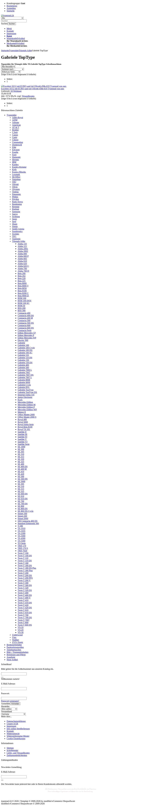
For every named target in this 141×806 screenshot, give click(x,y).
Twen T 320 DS (25, 590)
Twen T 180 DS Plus (27, 568)
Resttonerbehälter (14, 645)
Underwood (17, 635)
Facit (14, 154)
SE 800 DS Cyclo (25, 511)
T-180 (20, 526)
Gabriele (21, 343)
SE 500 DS (23, 479)
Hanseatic (16, 157)
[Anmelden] (2, 780)
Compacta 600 (24, 325)
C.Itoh (15, 132)
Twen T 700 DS (25, 617)
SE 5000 (21, 481)
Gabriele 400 (23, 365)
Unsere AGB (12, 724)
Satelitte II (22, 432)
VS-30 (20, 632)
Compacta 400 (24, 313)
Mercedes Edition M (26, 404)
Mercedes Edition (25, 402)
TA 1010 (21, 528)
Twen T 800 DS (25, 625)
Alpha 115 (22, 246)
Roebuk (15, 209)
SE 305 (21, 452)
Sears (14, 219)
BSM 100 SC (23, 303)
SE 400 (21, 464)
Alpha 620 (22, 263)
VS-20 (20, 630)
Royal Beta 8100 (25, 427)
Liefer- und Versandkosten (18, 753)
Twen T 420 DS (25, 607)
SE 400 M (22, 469)
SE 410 (21, 471)
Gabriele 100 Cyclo (26, 348)
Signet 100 (22, 513)
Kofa (14, 169)
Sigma (15, 226)
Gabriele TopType (25, 390)
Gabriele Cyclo (24, 385)
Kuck (20, 400)
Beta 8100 (22, 291)
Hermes (15, 159)
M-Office (16, 177)
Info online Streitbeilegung (18, 728)
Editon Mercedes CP (27, 333)
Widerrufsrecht (13, 733)
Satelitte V (22, 439)
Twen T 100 (23, 553)
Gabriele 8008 (24, 380)
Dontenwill (17, 145)
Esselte (15, 152)
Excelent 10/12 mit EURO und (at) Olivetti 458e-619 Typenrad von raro (32, 88)
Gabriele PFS (23, 387)
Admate (15, 122)
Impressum (11, 33)
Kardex (15, 164)
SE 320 (21, 459)
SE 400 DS (23, 466)
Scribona (16, 216)
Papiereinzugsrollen (15, 647)
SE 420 (21, 474)
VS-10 (20, 627)
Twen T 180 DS (25, 565)
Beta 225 (21, 281)
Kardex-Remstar (19, 167)
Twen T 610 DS (25, 612)
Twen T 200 (23, 573)
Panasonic (16, 194)
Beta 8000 (22, 283)
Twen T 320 (23, 588)
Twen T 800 (23, 622)
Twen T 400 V (24, 598)
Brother (15, 130)
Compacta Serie (24, 330)
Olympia (16, 189)
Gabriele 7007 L (25, 377)
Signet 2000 (23, 518)
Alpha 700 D (23, 271)
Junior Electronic (25, 397)
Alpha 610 (22, 261)
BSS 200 (21, 308)
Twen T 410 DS (25, 603)
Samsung (16, 211)
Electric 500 (23, 340)
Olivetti (15, 184)
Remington (17, 204)
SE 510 (21, 486)
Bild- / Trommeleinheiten (17, 652)
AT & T (15, 127)
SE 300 (21, 449)
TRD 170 (22, 546)
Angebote (11, 657)
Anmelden (15, 704)
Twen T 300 (23, 583)
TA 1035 (21, 531)
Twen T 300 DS (25, 585)
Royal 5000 (23, 422)
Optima (15, 192)
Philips (15, 197)
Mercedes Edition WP (27, 409)
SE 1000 (21, 447)
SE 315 (21, 456)
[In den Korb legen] (2, 677)
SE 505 (21, 484)
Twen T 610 (23, 610)
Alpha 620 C (23, 266)
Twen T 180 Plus (25, 570)
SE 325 (21, 461)
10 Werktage (15, 91)
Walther (15, 640)
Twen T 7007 (23, 620)
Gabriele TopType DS (27, 392)
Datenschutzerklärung (16, 721)
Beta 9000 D (23, 296)
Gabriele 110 (23, 355)
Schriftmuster (12, 750)
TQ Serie (22, 543)
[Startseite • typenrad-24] (7, 15)
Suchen (12, 24)
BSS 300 (21, 310)
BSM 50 (21, 305)
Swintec (15, 234)
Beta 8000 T (23, 286)
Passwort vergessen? (10, 701)
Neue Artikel (12, 659)
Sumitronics (17, 231)
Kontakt (10, 31)
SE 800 (21, 506)
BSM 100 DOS (24, 301)
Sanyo (15, 214)
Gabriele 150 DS (25, 362)
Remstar (15, 206)
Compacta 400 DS (26, 315)
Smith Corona (18, 229)
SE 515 (21, 489)
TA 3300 (21, 536)
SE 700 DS (23, 503)
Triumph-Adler (18, 241)
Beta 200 (21, 273)
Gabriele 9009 (24, 382)
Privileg (15, 199)
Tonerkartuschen (14, 650)
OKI (14, 182)
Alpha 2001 (23, 249)
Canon (15, 135)
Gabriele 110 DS (25, 357)
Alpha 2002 (23, 251)
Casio (14, 137)
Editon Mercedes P (26, 335)
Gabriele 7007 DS (25, 375)
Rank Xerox (17, 202)
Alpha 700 (22, 268)
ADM (14, 120)
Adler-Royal (17, 117)
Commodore (17, 142)
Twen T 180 (23, 563)
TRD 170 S (23, 548)
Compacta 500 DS (26, 323)
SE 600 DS (23, 494)
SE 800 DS (23, 508)
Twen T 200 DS (25, 575)
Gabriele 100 (23, 345)
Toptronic (16, 239)
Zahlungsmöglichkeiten (17, 755)
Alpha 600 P (23, 256)
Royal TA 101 (24, 429)
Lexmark (16, 174)
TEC (14, 236)
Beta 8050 (22, 288)
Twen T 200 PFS (25, 578)
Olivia (14, 187)
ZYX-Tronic (17, 642)
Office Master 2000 (26, 414)
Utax (14, 637)
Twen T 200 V (24, 580)
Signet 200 (22, 516)
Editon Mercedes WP (27, 338)
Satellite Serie (23, 444)
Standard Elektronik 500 (28, 523)
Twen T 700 (23, 615)
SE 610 (21, 496)
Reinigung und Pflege (16, 654)
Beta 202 (21, 276)
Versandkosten (28, 96)
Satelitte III (22, 434)
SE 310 (21, 454)
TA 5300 (21, 541)
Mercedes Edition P (26, 407)
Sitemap (10, 748)
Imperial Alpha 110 (26, 395)
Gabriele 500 (23, 367)
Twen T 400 (23, 593)
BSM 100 (22, 298)
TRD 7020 (22, 551)
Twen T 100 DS (25, 555)
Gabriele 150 (23, 360)
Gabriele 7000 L (25, 370)
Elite (14, 147)
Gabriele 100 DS (25, 350)
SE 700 (21, 501)
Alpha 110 (22, 244)
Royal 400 (22, 419)
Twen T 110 (23, 558)
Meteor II (22, 412)
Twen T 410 (23, 600)
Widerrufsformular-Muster (18, 736)
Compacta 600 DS (26, 328)
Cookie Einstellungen (16, 738)
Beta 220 (21, 278)
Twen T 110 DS (25, 560)
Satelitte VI (22, 442)
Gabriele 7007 (24, 372)
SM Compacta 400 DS (27, 521)
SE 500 (21, 476)
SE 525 (21, 491)
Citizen (15, 140)
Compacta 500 (24, 320)
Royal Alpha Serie (26, 424)
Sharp (14, 224)
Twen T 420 (23, 605)
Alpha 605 (22, 258)
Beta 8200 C (23, 293)
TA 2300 (21, 533)
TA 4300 (21, 538)
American (16, 125)
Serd (14, 221)
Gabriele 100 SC (25, 352)
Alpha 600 (22, 253)
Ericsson (16, 150)
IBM (14, 162)
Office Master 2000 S (27, 417)
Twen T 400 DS (25, 595)
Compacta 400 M (25, 318)
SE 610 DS (23, 499)
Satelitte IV (22, 437)
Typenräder (12, 115)
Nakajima (16, 179)
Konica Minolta (19, 172)
